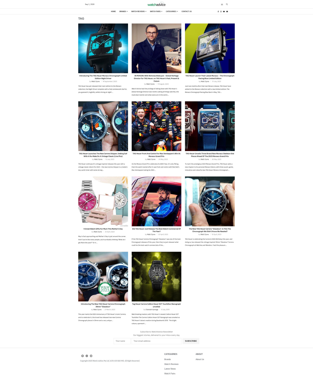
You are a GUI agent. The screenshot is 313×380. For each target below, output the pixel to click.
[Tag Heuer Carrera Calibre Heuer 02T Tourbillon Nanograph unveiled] (156, 277)
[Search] (227, 4)
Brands (122, 11)
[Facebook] (218, 11)
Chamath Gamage (152, 309)
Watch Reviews (138, 11)
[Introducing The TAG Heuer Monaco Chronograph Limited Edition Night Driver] (103, 48)
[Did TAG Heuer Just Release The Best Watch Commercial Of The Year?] (156, 201)
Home (113, 11)
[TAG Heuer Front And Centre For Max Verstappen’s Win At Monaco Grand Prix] (156, 126)
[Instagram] (221, 11)
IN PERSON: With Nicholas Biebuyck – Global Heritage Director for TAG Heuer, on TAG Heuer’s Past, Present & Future (156, 78)
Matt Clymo (96, 81)
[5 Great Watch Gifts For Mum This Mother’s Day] (103, 201)
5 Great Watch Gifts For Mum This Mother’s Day (103, 229)
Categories (171, 11)
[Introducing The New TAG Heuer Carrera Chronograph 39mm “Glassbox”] (103, 277)
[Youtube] (224, 11)
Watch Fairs (155, 11)
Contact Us (187, 11)
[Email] (227, 11)
